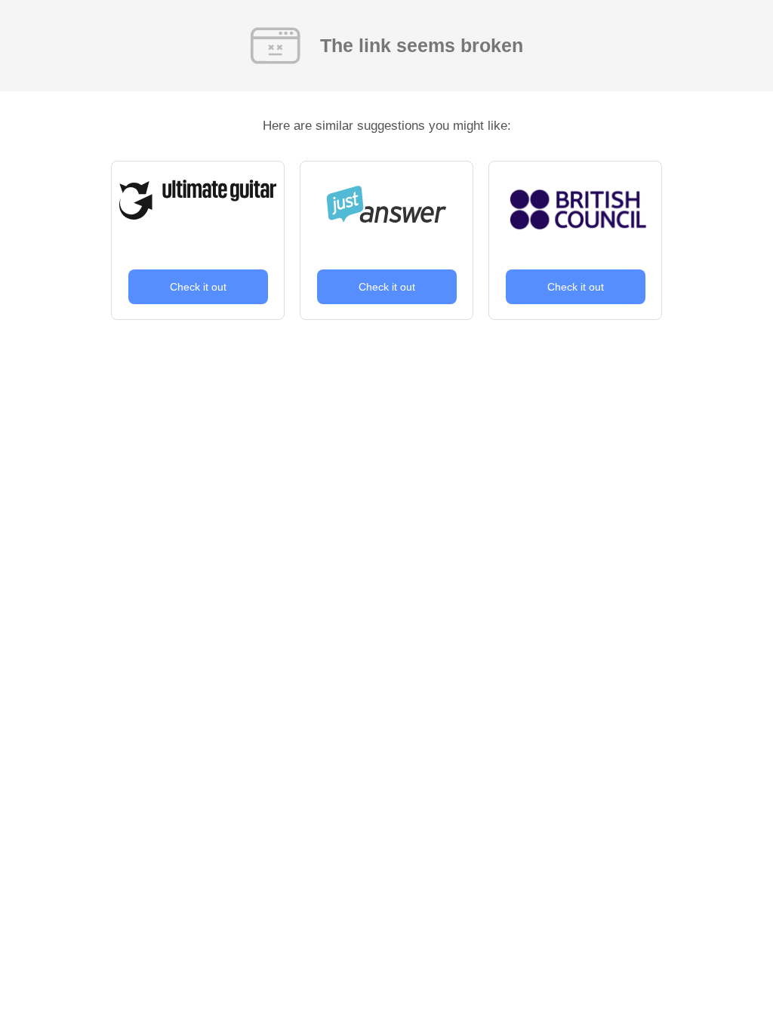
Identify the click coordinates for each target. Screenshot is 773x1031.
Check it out (198, 287)
